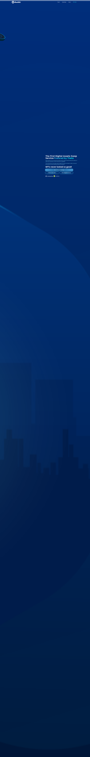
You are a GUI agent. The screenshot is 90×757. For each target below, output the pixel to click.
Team (58, 2)
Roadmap (64, 2)
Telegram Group (67, 172)
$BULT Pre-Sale (52, 172)
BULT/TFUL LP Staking (59, 170)
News (69, 2)
